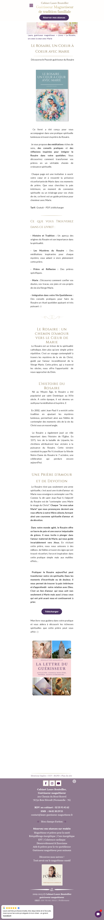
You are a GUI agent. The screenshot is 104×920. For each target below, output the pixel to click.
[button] (53, 905)
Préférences (64, 900)
